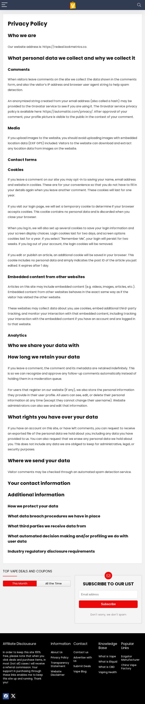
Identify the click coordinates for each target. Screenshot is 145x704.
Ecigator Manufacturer (130, 658)
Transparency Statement (60, 664)
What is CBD (107, 667)
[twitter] (13, 696)
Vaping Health (108, 672)
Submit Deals (82, 666)
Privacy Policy (60, 657)
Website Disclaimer (58, 673)
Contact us (80, 652)
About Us (56, 652)
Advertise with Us (82, 659)
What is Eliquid (108, 662)
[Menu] (4, 5)
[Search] (139, 5)
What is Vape (107, 656)
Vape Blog (79, 671)
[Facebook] (6, 696)
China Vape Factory (129, 666)
